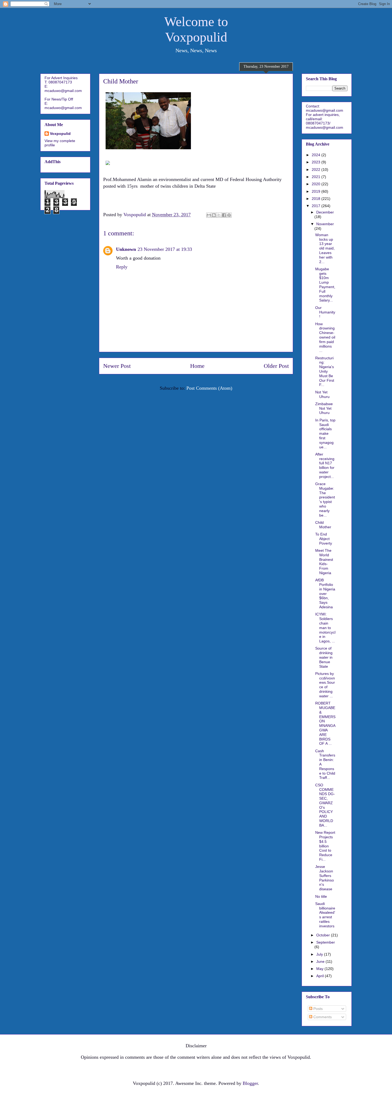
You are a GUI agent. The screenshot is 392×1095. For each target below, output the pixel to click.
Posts (317, 1009)
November (325, 224)
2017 (316, 206)
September (325, 942)
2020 (316, 184)
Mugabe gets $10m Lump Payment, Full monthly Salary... (325, 285)
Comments (322, 1017)
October (323, 935)
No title (321, 896)
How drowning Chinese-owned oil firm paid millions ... (325, 337)
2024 (316, 155)
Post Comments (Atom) (209, 388)
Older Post (276, 366)
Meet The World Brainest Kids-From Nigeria (324, 561)
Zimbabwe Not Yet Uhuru (324, 408)
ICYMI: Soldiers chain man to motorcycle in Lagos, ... (325, 627)
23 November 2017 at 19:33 (165, 249)
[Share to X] (219, 215)
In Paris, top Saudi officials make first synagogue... (325, 433)
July (320, 954)
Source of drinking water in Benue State (324, 657)
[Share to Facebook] (224, 215)
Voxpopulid (60, 133)
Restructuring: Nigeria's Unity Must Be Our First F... (324, 371)
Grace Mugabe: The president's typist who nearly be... (325, 499)
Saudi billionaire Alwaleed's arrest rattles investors (325, 914)
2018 (316, 198)
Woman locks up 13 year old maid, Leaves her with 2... (325, 248)
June (321, 961)
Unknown (126, 249)
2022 (316, 169)
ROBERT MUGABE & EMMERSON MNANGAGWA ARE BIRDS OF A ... (325, 723)
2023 (316, 162)
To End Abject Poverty (323, 538)
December (325, 212)
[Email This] (208, 215)
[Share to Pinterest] (229, 215)
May (320, 969)
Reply (121, 266)
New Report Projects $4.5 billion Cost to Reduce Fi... (325, 845)
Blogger (250, 1083)
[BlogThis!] (214, 215)
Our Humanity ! (325, 312)
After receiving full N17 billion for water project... (324, 465)
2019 (316, 191)
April (320, 976)
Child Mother (323, 524)
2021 (316, 177)
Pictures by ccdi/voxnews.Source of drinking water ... (325, 684)
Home (197, 366)
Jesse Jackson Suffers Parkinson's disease (324, 877)
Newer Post (117, 366)
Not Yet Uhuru (322, 394)
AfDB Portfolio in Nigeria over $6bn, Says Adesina (325, 593)
